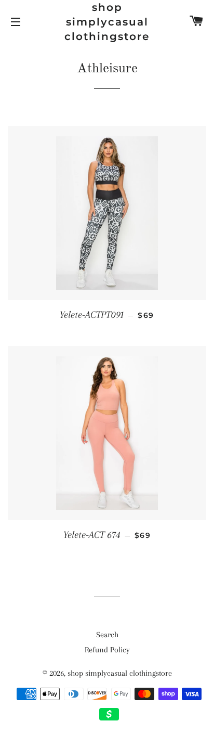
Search (107, 634)
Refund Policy (107, 649)
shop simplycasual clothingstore (107, 22)
